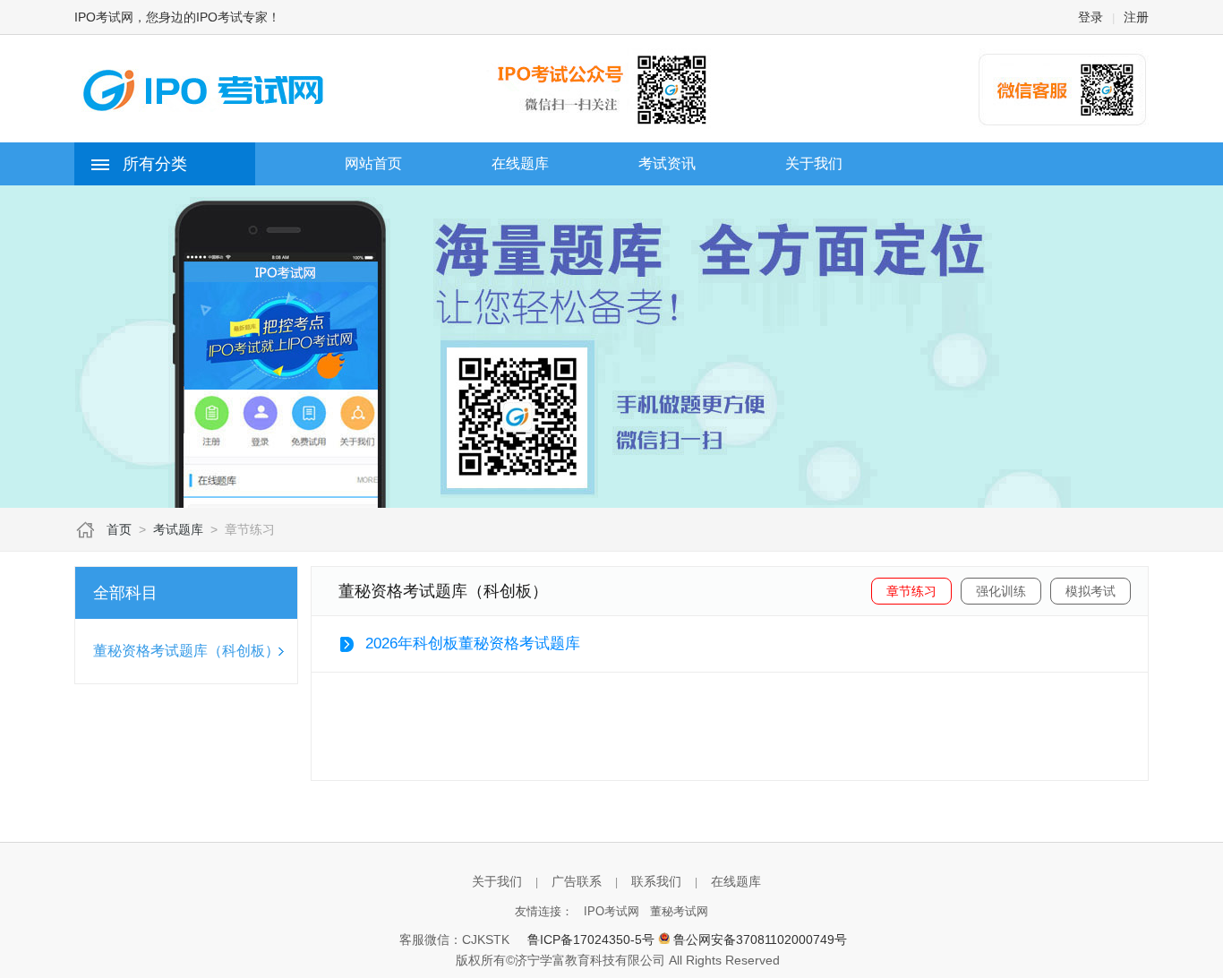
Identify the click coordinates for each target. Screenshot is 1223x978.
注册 (1136, 17)
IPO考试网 (611, 911)
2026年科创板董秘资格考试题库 (472, 643)
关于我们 (497, 881)
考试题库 (178, 529)
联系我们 (656, 881)
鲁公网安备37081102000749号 (760, 939)
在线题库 (736, 881)
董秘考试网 (679, 911)
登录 (1090, 17)
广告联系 (577, 881)
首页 (119, 529)
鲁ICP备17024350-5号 (590, 939)
